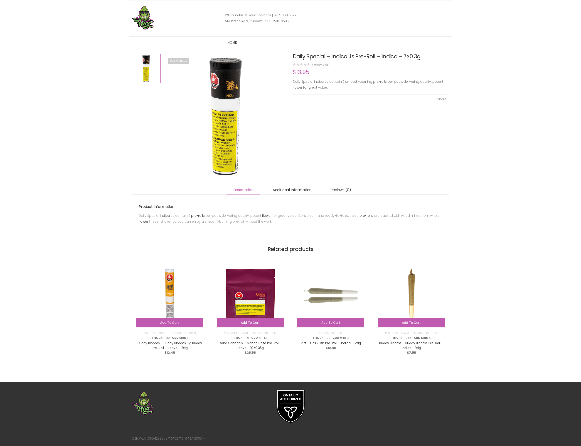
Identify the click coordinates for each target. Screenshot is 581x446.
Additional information (292, 189)
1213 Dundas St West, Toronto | (249, 15)
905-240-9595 (276, 21)
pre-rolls (198, 215)
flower (267, 215)
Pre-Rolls (189, 333)
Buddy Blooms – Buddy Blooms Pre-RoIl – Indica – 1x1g (411, 345)
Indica (165, 215)
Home (231, 42)
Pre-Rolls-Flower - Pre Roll (162, 333)
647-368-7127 (284, 15)
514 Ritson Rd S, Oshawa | (244, 21)
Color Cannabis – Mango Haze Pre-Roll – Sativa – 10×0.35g (250, 345)
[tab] (243, 190)
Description (243, 189)
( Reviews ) (321, 64)
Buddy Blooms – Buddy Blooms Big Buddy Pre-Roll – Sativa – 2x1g (170, 345)
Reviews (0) (340, 189)
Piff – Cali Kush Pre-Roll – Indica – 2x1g (331, 343)
